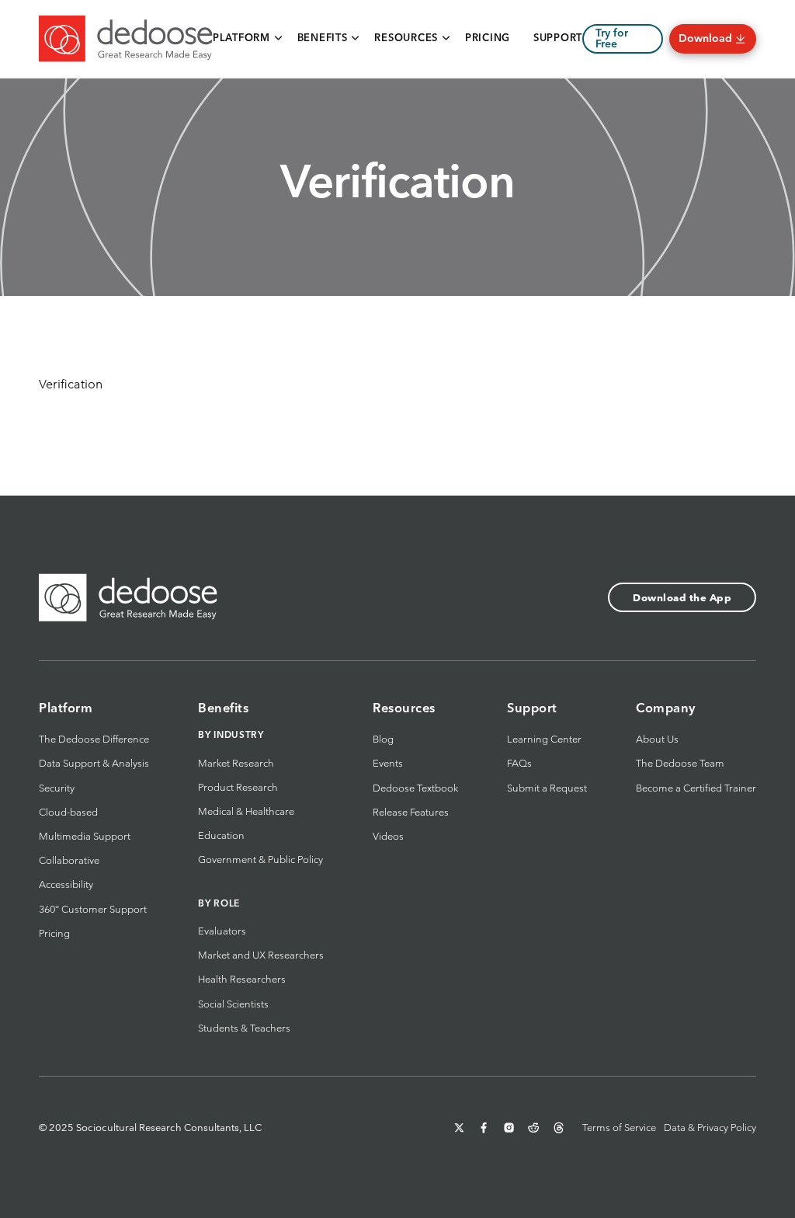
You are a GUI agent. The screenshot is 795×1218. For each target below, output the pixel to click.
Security (57, 788)
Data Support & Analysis (94, 763)
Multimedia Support (84, 836)
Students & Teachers (244, 1028)
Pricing (54, 933)
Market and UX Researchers (261, 955)
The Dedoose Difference (94, 739)
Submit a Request (547, 788)
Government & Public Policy (260, 859)
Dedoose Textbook (415, 788)
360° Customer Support (93, 909)
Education (221, 835)
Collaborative (69, 860)
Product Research (238, 787)
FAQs (519, 763)
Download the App (682, 597)
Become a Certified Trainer (696, 788)
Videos (388, 836)
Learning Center (544, 739)
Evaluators (222, 931)
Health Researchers (242, 979)
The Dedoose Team (680, 763)
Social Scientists (233, 1004)
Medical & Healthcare (246, 811)
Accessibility (66, 884)
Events (388, 763)
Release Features (411, 812)
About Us (657, 739)
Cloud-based (68, 812)
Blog (383, 739)
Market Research (236, 763)
